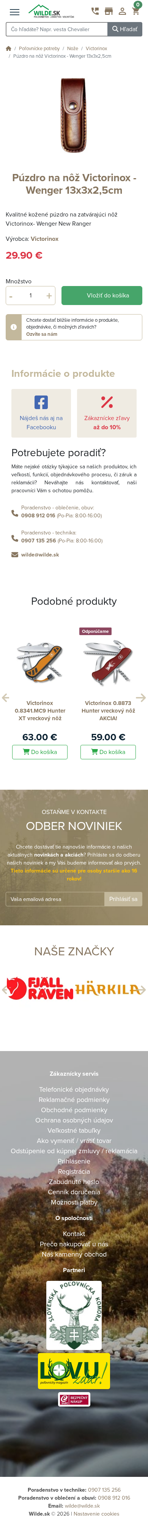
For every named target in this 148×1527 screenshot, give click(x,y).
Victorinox (96, 49)
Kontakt (74, 1234)
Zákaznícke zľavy (107, 422)
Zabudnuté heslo (74, 1182)
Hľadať (127, 29)
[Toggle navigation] (15, 12)
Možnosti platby (74, 1202)
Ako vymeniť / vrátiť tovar (74, 1141)
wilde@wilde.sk (40, 555)
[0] (135, 13)
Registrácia (74, 1171)
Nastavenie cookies (97, 1514)
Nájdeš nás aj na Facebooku (41, 422)
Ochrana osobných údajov (74, 1120)
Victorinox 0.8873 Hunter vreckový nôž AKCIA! (108, 711)
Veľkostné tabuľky (74, 1130)
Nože (72, 49)
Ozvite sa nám (41, 334)
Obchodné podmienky (74, 1110)
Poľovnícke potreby (39, 49)
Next (139, 696)
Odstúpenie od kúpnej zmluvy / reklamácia (74, 1151)
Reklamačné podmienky (74, 1099)
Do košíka (43, 752)
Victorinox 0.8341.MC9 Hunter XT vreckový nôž (40, 711)
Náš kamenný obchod (74, 1254)
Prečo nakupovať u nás (74, 1244)
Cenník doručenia (74, 1192)
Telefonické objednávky (74, 1089)
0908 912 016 (38, 515)
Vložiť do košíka (108, 295)
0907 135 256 (38, 540)
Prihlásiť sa (123, 899)
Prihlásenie (74, 1161)
